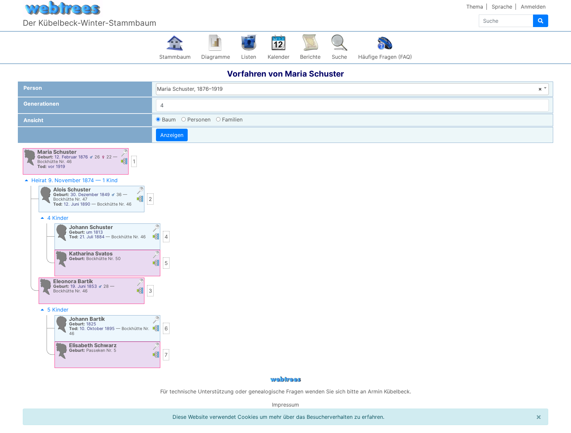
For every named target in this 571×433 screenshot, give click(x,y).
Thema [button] (474, 6)
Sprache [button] (502, 6)
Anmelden (533, 6)
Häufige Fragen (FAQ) (385, 56)
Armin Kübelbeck (389, 391)
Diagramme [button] (215, 56)
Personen (198, 119)
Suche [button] (339, 56)
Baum (169, 119)
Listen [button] (248, 56)
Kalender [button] (278, 56)
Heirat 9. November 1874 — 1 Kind (74, 180)
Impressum (285, 404)
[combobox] (352, 89)
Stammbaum (175, 56)
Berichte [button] (310, 56)
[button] (124, 153)
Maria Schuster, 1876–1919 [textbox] (349, 88)
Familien (232, 119)
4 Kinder (57, 218)
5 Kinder (57, 309)
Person (32, 87)
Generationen (41, 103)
